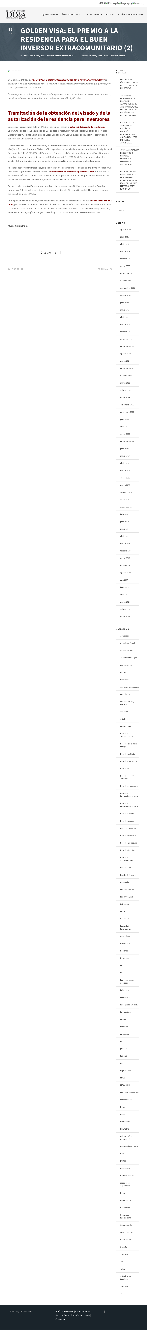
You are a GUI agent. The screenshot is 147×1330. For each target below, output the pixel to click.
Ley (121, 1063)
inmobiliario (125, 997)
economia (124, 882)
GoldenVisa (125, 943)
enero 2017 (125, 616)
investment (125, 1034)
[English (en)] (125, 3)
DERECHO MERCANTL (129, 828)
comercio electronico (129, 687)
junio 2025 (124, 302)
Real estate (125, 1168)
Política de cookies (64, 1311)
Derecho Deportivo (128, 761)
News (43, 56)
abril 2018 (124, 536)
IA (121, 972)
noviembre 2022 (127, 412)
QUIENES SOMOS (50, 14)
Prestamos (125, 1121)
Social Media (125, 1239)
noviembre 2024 (127, 346)
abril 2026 (124, 244)
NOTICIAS (110, 14)
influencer (124, 990)
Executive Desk (89, 56)
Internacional (31, 56)
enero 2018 (125, 558)
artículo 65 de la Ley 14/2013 (38, 145)
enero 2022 (125, 434)
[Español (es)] (112, 3)
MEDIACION (125, 1085)
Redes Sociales (127, 1175)
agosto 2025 (125, 295)
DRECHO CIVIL (126, 867)
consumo (124, 711)
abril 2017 (124, 594)
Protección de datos (129, 1146)
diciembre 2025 (127, 273)
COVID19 (123, 719)
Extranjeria (124, 904)
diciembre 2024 (127, 339)
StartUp (123, 1247)
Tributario (124, 1286)
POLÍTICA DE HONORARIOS (130, 14)
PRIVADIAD (124, 1129)
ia (121, 965)
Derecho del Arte (127, 754)
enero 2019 (125, 499)
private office (118, 56)
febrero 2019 (125, 492)
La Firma (65, 1315)
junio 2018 (124, 521)
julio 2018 (124, 514)
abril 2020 (124, 463)
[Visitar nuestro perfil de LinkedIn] (10, 3)
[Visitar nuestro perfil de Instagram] (5, 3)
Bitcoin (123, 672)
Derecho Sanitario (128, 835)
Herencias (124, 958)
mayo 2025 (124, 310)
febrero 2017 (125, 609)
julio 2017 (124, 580)
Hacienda (124, 950)
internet (123, 1019)
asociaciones (126, 665)
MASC (122, 1077)
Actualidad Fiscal (127, 643)
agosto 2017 (125, 572)
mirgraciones (126, 1099)
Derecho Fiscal (126, 768)
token (122, 1269)
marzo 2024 (125, 361)
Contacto (60, 1319)
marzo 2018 (125, 543)
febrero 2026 (125, 258)
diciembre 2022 (127, 404)
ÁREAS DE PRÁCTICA (71, 14)
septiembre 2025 (127, 288)
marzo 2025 (125, 324)
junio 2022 (124, 419)
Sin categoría (126, 1225)
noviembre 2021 (127, 441)
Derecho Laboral (127, 813)
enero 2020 (125, 477)
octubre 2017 (126, 565)
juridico (123, 1048)
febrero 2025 (125, 331)
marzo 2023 (125, 383)
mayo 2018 (124, 529)
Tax (121, 1261)
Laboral (123, 1056)
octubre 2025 (126, 280)
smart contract (126, 1232)
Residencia (125, 1207)
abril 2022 (124, 426)
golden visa (103, 56)
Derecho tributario (128, 850)
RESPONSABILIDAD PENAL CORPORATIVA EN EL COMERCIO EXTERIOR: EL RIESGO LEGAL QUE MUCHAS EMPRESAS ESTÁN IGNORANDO (129, 180)
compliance (125, 694)
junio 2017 (124, 587)
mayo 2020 (124, 456)
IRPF (122, 1041)
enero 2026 (125, 266)
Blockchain (124, 679)
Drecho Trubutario (128, 875)
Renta (122, 1193)
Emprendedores (127, 889)
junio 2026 (124, 237)
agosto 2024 (125, 353)
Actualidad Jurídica (128, 650)
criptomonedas (127, 726)
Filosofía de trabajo (80, 1315)
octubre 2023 (126, 375)
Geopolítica (125, 936)
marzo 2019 (125, 485)
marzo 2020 (125, 470)
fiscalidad (124, 918)
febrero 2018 (125, 550)
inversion (124, 1026)
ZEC (122, 1293)
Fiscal (122, 911)
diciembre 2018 (127, 507)
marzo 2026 (125, 251)
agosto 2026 (125, 229)
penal (122, 1114)
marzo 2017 (125, 602)
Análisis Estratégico (128, 657)
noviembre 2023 (127, 368)
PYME (122, 1153)
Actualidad (124, 636)
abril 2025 (124, 317)
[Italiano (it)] (138, 3)
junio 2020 (124, 448)
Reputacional (125, 1200)
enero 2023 (125, 397)
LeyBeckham (125, 1070)
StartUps (124, 1254)
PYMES (123, 1161)
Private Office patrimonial (61, 56)
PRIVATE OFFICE (94, 14)
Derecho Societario (128, 843)
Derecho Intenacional (129, 786)
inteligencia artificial (129, 1004)
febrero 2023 (125, 390)
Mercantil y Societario (129, 1092)
